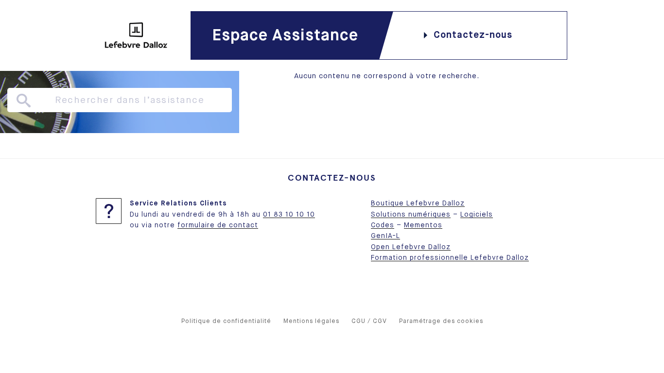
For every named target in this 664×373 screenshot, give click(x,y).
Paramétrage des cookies (441, 321)
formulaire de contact (217, 225)
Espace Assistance (285, 36)
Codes (382, 225)
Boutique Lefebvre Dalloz (418, 203)
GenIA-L (385, 236)
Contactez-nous (473, 35)
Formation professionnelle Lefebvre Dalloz (450, 257)
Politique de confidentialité (226, 321)
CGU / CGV (369, 321)
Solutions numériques (411, 214)
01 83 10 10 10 (289, 214)
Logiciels (476, 214)
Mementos (423, 225)
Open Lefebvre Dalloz (411, 247)
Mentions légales (311, 321)
